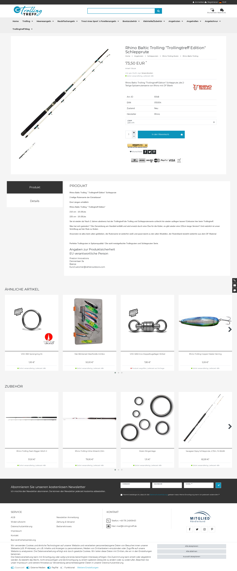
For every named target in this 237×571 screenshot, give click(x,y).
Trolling (26, 21)
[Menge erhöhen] (134, 133)
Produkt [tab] (34, 187)
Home (16, 21)
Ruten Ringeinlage (147, 451)
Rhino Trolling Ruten (170, 56)
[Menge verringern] (134, 136)
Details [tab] (34, 201)
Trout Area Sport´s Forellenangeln (99, 21)
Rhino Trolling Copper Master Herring (205, 354)
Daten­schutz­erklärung (21, 526)
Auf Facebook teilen (145, 152)
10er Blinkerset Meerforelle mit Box (89, 354)
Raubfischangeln (66, 21)
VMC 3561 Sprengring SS (31, 354)
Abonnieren (218, 485)
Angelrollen (193, 21)
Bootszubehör (130, 21)
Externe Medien (38, 567)
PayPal (55, 567)
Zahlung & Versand (65, 522)
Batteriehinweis (64, 526)
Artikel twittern (150, 152)
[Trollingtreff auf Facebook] (190, 529)
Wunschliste (137, 152)
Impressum (16, 531)
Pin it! (154, 152)
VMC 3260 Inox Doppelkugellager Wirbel (147, 354)
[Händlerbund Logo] (200, 516)
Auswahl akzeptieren (191, 557)
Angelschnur (211, 21)
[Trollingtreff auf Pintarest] (212, 529)
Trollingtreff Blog (21, 29)
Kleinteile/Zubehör (153, 21)
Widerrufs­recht (18, 522)
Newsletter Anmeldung (68, 517)
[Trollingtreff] (26, 11)
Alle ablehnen (191, 551)
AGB (13, 517)
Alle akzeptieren (191, 546)
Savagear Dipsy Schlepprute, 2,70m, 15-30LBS (205, 451)
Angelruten (175, 21)
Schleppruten (152, 56)
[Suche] (158, 11)
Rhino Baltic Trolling (190, 56)
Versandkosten (147, 73)
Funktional (69, 567)
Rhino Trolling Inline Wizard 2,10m (89, 451)
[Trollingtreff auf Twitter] (197, 529)
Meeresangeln (44, 21)
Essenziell (19, 567)
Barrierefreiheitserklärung (23, 540)
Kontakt (15, 535)
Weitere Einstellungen (87, 567)
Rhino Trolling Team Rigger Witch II (31, 451)
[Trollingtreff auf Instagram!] (205, 529)
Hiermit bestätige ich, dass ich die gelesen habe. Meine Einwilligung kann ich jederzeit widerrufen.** (171, 495)
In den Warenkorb (160, 134)
